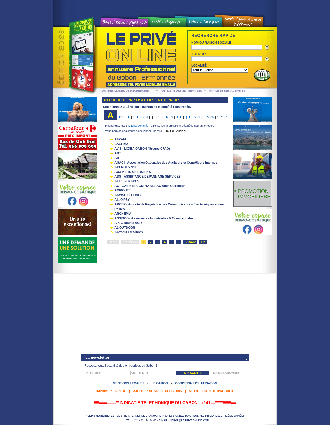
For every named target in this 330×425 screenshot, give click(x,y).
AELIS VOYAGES (126, 181)
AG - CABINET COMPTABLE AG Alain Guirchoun (149, 186)
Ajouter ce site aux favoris (157, 391)
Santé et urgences (167, 22)
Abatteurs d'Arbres (128, 232)
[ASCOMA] (252, 177)
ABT (117, 153)
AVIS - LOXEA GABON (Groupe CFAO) (142, 148)
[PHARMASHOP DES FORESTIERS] (77, 205)
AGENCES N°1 (125, 167)
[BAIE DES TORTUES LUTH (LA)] (77, 177)
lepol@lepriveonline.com (189, 420)
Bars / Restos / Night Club (125, 22)
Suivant (190, 242)
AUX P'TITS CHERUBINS (132, 172)
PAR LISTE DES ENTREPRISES (182, 90)
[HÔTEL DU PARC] (77, 234)
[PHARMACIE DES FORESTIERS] (77, 262)
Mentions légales (128, 383)
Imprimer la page (111, 391)
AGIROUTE (122, 190)
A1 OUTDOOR (124, 227)
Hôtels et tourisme (204, 22)
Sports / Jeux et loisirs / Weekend (242, 21)
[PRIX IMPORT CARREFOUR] (77, 149)
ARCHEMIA (122, 213)
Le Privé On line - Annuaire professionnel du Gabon (116, 57)
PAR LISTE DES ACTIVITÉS (227, 90)
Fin (203, 242)
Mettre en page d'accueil (211, 391)
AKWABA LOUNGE (128, 195)
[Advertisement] (165, 314)
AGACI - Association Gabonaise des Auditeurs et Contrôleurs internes (165, 162)
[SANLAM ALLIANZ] (77, 121)
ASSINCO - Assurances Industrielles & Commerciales (154, 218)
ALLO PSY (122, 200)
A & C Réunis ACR (128, 223)
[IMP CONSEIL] (252, 205)
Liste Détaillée (139, 125)
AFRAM (120, 139)
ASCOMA (121, 144)
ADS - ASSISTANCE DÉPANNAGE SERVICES (147, 176)
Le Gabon (160, 383)
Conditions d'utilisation (196, 383)
